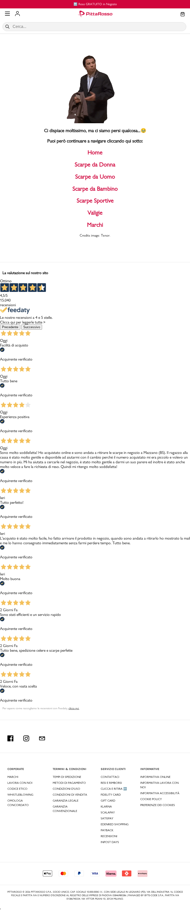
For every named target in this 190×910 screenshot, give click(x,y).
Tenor (105, 235)
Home (95, 152)
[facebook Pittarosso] (10, 738)
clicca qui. (74, 708)
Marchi (95, 224)
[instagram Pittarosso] (26, 738)
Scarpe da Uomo (95, 176)
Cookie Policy (151, 799)
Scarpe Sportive (95, 200)
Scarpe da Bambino (95, 188)
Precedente (10, 327)
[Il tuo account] (17, 14)
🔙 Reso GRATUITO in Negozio (95, 4)
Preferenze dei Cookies (157, 805)
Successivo (31, 327)
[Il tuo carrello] (183, 14)
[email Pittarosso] (42, 738)
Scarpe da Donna (95, 164)
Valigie (95, 212)
